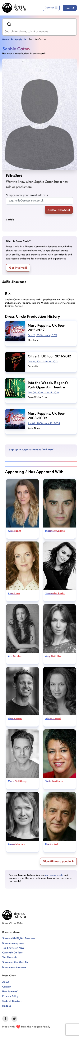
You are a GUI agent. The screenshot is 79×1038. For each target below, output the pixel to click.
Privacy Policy (10, 996)
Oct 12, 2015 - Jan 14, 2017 (42, 335)
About (5, 982)
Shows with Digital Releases (18, 938)
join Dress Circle (54, 875)
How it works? (10, 991)
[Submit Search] (9, 24)
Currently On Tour (12, 953)
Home (5, 39)
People (18, 39)
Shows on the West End (15, 962)
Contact (6, 987)
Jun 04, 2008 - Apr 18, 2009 (44, 423)
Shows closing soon (13, 943)
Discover (49, 8)
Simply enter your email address (27, 195)
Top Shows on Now (13, 948)
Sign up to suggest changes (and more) (31, 449)
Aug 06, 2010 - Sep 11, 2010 (43, 392)
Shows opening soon (14, 967)
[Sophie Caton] (39, 114)
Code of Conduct (11, 1001)
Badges (6, 1006)
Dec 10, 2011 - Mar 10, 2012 (43, 361)
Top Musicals (9, 957)
